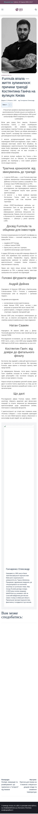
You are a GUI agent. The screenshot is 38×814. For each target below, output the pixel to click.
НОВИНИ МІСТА (6, 75)
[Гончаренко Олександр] (19, 494)
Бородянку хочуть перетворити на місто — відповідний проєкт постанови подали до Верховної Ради (16, 737)
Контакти (21, 808)
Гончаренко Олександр (27, 100)
